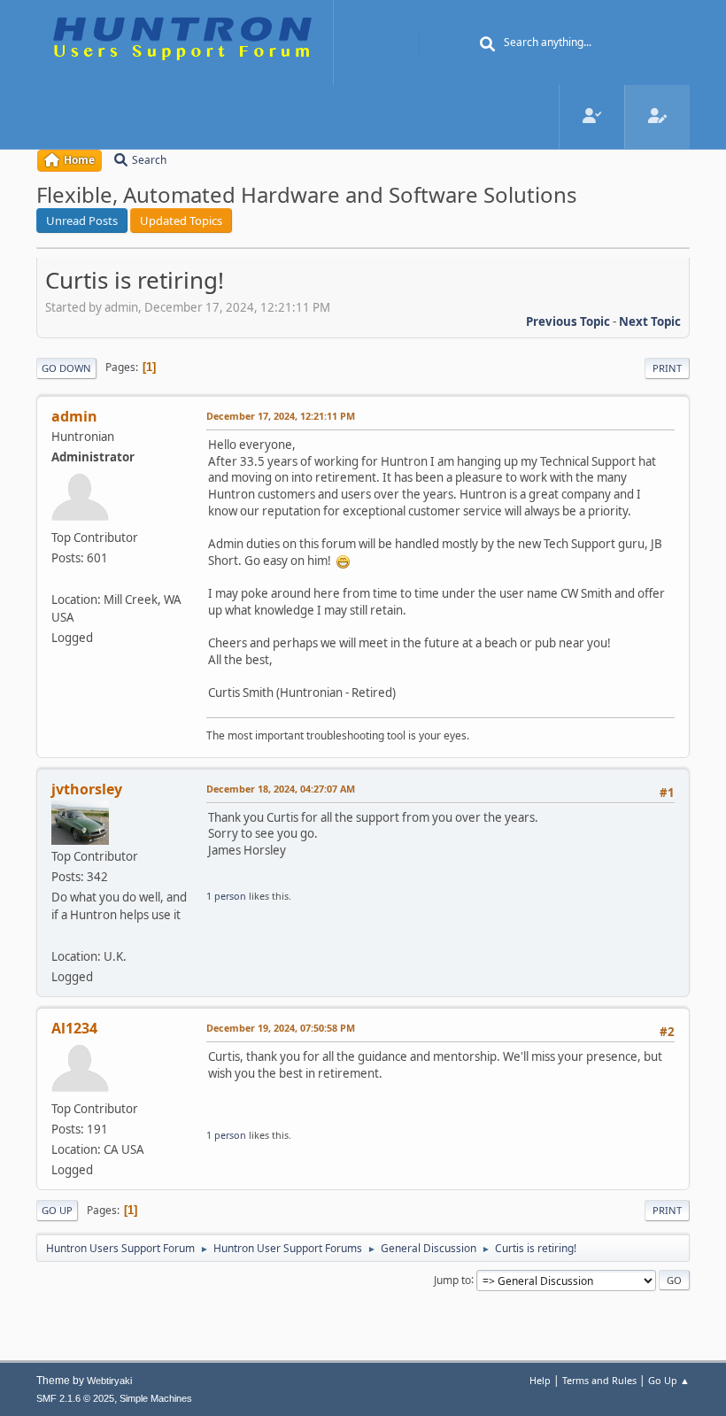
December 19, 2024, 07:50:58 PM (280, 1027)
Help (540, 1380)
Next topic (650, 321)
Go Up (57, 1210)
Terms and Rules (599, 1380)
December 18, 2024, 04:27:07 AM (280, 788)
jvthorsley (86, 789)
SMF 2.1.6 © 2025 (75, 1398)
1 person (226, 895)
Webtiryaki (109, 1380)
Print (667, 368)
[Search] (488, 44)
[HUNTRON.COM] (58, 578)
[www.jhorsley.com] (58, 935)
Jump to (452, 1279)
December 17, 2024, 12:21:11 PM (280, 415)
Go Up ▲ (669, 1380)
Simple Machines (156, 1398)
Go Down (66, 368)
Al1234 (74, 1028)
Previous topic (568, 321)
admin (74, 416)
